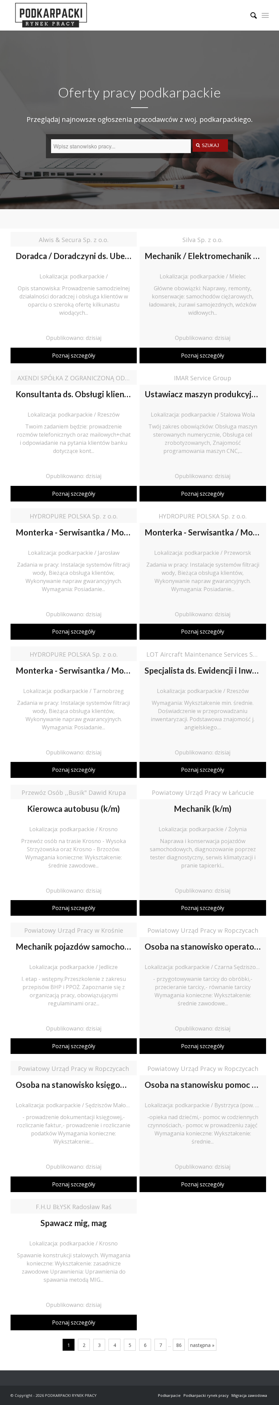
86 (179, 1345)
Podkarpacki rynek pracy (206, 1395)
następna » (202, 1345)
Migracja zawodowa (249, 1395)
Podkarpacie (169, 1395)
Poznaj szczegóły (73, 355)
